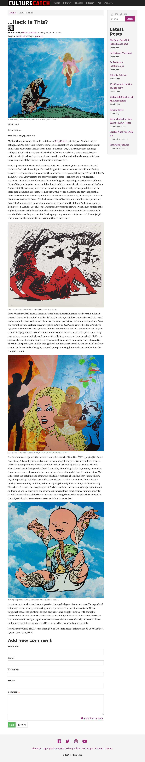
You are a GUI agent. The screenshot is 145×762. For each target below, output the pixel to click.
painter (39, 36)
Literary (90, 3)
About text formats (93, 718)
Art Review (22, 36)
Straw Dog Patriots (119, 144)
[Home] (30, 3)
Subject (12, 680)
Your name (13, 646)
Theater (79, 3)
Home (13, 12)
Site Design (87, 748)
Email (11, 658)
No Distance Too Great (121, 53)
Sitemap (99, 748)
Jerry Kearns (61, 141)
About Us (36, 748)
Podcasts (109, 3)
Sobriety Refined (118, 75)
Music (57, 3)
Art (99, 3)
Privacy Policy (73, 748)
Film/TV (67, 3)
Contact (109, 748)
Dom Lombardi (29, 32)
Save (11, 725)
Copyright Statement (53, 748)
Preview (22, 725)
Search (130, 19)
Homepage (13, 669)
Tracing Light (117, 110)
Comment (13, 692)
